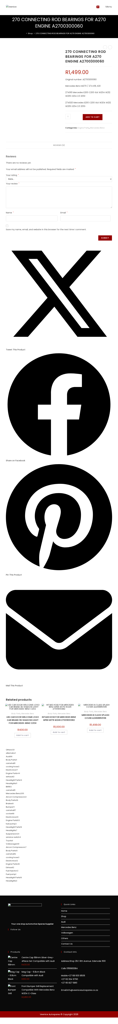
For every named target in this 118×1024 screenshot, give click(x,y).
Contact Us (67, 943)
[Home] (24, 33)
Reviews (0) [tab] (59, 145)
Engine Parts (83, 127)
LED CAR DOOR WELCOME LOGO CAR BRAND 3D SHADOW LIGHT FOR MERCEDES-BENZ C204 (22, 720)
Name (10, 212)
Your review (12, 183)
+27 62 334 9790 (69, 979)
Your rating (12, 175)
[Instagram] (9, 942)
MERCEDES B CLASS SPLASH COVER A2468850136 (95, 717)
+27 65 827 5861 (69, 982)
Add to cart (93, 117)
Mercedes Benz (97, 127)
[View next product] (110, 47)
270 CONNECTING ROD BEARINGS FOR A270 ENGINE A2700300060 (65, 33)
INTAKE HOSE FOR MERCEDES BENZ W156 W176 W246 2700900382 (59, 719)
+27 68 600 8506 (76, 975)
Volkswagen (67, 932)
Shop (63, 916)
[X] (9, 935)
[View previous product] (105, 47)
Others (64, 938)
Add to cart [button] (22, 735)
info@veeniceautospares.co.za (82, 990)
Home (64, 910)
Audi (63, 921)
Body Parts (15, 713)
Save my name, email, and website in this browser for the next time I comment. (46, 229)
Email (63, 212)
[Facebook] (9, 938)
